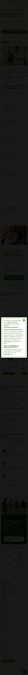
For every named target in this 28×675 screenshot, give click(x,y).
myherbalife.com (8, 354)
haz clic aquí (7, 341)
